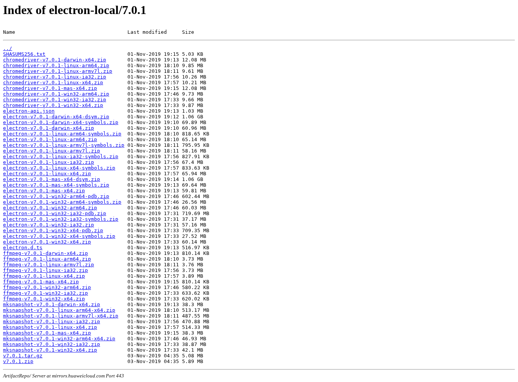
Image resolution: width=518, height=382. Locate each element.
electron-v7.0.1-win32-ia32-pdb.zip (54, 213)
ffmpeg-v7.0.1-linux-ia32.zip (45, 270)
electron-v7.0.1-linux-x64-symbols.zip (59, 168)
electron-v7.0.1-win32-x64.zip (47, 242)
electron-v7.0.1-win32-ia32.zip (48, 225)
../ (7, 48)
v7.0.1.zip (18, 361)
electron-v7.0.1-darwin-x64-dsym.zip (56, 116)
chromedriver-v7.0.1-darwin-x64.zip (54, 60)
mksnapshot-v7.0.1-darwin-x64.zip (51, 304)
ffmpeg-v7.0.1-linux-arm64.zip (47, 259)
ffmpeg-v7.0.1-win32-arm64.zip (47, 287)
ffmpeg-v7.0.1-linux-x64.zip (44, 276)
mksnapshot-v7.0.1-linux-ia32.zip (51, 321)
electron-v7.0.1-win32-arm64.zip (50, 208)
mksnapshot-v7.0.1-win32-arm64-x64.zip (59, 338)
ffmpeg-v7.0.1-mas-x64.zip (41, 282)
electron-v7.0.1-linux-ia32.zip (48, 162)
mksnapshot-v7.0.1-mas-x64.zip (47, 333)
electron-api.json (29, 111)
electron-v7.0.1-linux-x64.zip (47, 173)
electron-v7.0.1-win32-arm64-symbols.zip (62, 202)
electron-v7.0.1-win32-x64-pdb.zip (53, 230)
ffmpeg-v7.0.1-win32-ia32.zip (45, 293)
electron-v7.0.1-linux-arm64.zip (50, 139)
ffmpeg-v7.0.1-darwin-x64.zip (45, 253)
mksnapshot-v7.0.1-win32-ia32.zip (51, 344)
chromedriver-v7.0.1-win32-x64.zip (53, 105)
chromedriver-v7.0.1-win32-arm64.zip (56, 94)
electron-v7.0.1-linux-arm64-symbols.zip (62, 134)
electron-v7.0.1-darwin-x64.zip (48, 128)
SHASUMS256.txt (24, 54)
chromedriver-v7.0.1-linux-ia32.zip (54, 77)
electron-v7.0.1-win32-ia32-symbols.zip (60, 219)
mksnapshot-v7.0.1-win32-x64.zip (50, 350)
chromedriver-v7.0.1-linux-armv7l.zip (57, 71)
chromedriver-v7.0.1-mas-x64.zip (50, 88)
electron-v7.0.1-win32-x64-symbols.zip (59, 236)
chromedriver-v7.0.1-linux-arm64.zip (56, 65)
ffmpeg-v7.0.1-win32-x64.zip (44, 299)
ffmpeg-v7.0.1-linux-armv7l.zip (48, 264)
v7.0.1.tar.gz (22, 355)
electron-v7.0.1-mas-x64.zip (44, 190)
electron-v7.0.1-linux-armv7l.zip (51, 151)
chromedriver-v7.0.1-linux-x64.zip (53, 82)
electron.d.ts (22, 247)
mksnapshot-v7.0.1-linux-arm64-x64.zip (59, 310)
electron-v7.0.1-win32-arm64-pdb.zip (56, 196)
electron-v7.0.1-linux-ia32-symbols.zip (60, 156)
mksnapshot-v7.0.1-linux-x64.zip (50, 327)
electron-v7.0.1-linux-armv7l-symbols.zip (63, 145)
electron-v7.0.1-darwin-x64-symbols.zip (60, 122)
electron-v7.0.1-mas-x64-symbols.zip (56, 185)
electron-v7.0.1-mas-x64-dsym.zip (51, 179)
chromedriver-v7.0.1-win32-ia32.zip (54, 99)
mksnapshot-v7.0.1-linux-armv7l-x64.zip (60, 316)
